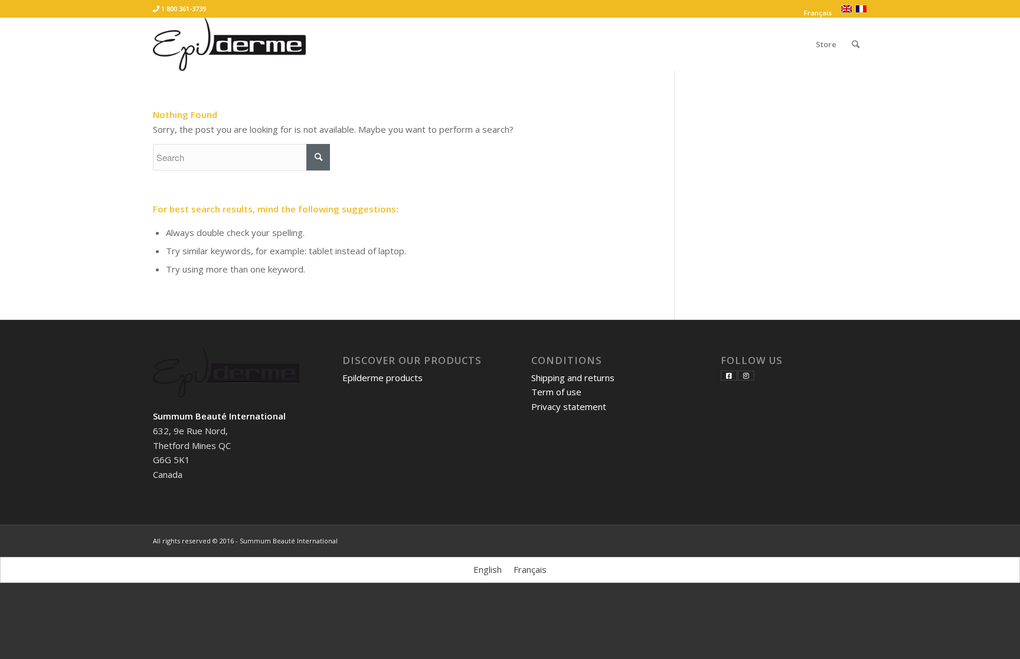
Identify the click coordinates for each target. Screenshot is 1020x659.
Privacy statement (568, 406)
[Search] (855, 44)
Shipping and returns (572, 377)
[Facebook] (729, 376)
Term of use (556, 392)
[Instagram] (746, 376)
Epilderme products (382, 377)
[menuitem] (815, 13)
